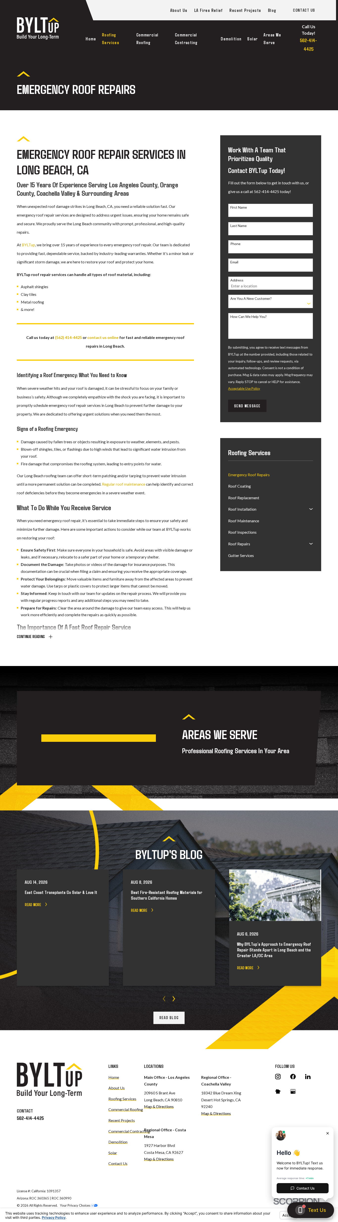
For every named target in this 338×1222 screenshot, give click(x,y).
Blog (272, 10)
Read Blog (169, 1017)
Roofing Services (122, 1098)
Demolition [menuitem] (231, 38)
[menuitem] (270, 474)
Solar (112, 1152)
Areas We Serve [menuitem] (272, 38)
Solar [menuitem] (252, 38)
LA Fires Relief (208, 10)
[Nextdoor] (278, 1091)
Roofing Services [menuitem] (110, 38)
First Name (238, 207)
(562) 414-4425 (68, 337)
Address (236, 280)
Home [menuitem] (91, 38)
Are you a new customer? (251, 299)
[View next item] (174, 999)
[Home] (38, 28)
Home (113, 1077)
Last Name (238, 226)
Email (234, 262)
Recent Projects (245, 10)
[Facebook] (293, 1076)
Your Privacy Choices (75, 1205)
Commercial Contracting (129, 1131)
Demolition (117, 1141)
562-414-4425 (30, 1118)
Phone (235, 244)
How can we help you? (248, 317)
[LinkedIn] (308, 1076)
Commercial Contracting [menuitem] (186, 38)
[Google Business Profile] (293, 1091)
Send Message (247, 405)
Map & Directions (159, 1106)
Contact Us (304, 10)
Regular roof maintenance (123, 484)
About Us (178, 10)
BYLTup (28, 244)
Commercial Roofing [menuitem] (147, 38)
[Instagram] (278, 1076)
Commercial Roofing (125, 1109)
